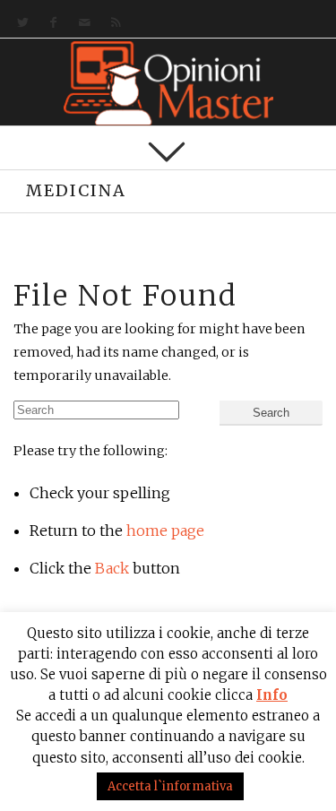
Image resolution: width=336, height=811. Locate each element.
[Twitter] (19, 22)
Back (112, 568)
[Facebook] (50, 22)
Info (272, 694)
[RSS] (112, 22)
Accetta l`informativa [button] (170, 786)
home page (165, 530)
